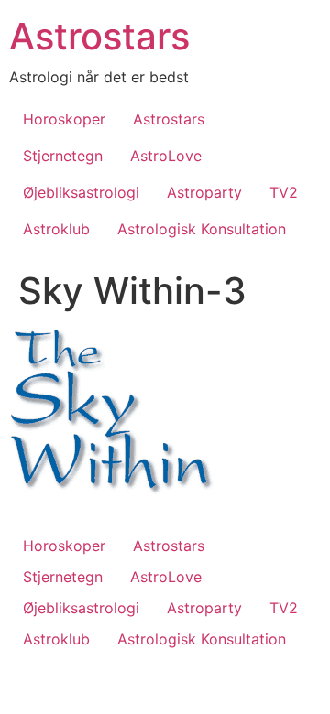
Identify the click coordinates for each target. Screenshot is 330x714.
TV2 (284, 192)
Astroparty (204, 192)
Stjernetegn (63, 155)
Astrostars (99, 36)
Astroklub (56, 229)
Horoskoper (64, 119)
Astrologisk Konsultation (201, 229)
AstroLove (166, 155)
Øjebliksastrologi (81, 192)
